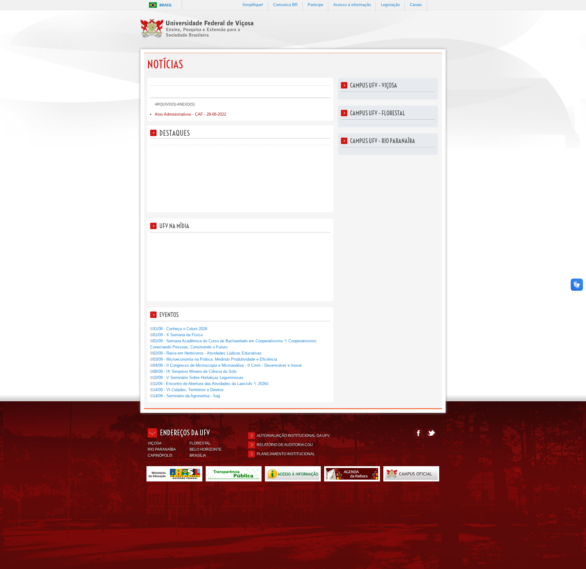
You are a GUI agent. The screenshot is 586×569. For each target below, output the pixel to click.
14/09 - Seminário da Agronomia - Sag (186, 396)
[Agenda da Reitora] (352, 479)
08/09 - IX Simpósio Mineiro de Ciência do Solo (195, 371)
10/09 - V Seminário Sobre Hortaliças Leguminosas (198, 377)
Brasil (165, 5)
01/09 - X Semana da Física (178, 335)
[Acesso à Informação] (293, 479)
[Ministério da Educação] (174, 479)
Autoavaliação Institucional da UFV (293, 436)
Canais (416, 4)
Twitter (431, 433)
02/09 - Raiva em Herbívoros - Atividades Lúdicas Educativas (207, 353)
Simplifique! (252, 4)
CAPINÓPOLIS (160, 455)
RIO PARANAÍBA (162, 449)
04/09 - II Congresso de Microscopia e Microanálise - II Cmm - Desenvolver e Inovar (227, 365)
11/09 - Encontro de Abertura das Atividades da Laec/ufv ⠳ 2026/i (211, 383)
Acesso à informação (352, 4)
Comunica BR (285, 4)
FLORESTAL (200, 443)
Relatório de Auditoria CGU (285, 445)
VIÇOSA (154, 443)
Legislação (390, 4)
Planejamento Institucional (286, 454)
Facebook (418, 433)
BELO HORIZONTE (206, 449)
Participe (315, 4)
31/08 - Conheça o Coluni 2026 (180, 328)
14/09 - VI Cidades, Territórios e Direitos (188, 389)
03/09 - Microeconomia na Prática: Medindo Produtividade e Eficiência (215, 359)
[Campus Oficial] (411, 479)
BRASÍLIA (198, 455)
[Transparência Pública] (233, 479)
